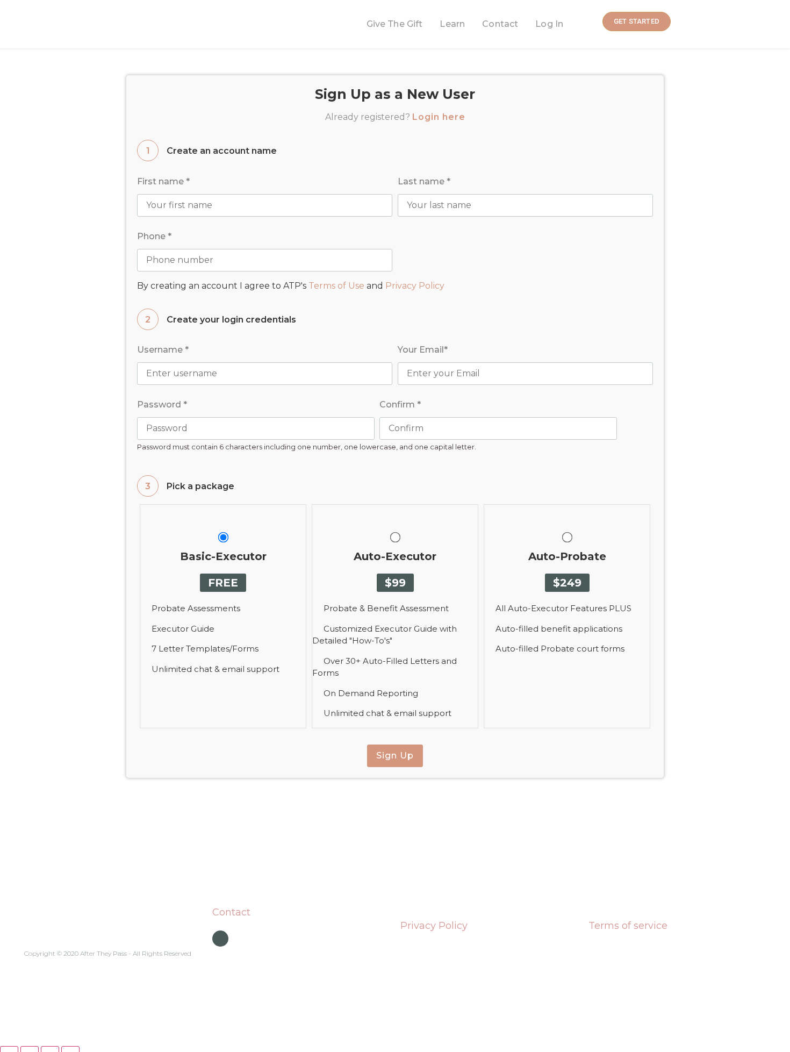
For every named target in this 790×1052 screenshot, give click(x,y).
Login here (438, 117)
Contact (500, 24)
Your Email (423, 350)
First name (163, 181)
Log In (549, 24)
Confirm (400, 404)
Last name (424, 181)
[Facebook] (220, 939)
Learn (452, 24)
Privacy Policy (414, 286)
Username (163, 350)
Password (162, 404)
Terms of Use (336, 286)
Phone (154, 236)
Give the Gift (395, 24)
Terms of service (627, 926)
